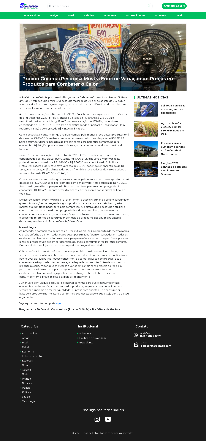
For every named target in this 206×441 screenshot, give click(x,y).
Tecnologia (28, 401)
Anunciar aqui (173, 6)
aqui (58, 303)
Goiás (25, 374)
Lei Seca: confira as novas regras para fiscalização (173, 109)
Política (26, 392)
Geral (179, 15)
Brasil (71, 15)
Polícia (26, 387)
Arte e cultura (32, 15)
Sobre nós (85, 333)
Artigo (54, 15)
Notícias (27, 383)
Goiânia (26, 369)
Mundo (26, 378)
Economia (110, 15)
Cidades (89, 15)
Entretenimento (135, 15)
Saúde (26, 396)
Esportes (160, 15)
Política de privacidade (93, 338)
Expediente (86, 342)
